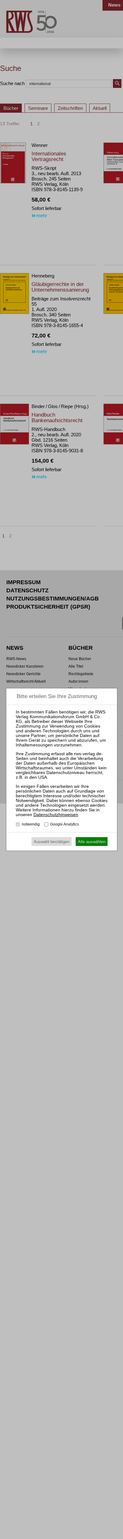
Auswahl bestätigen (51, 841)
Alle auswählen (91, 841)
